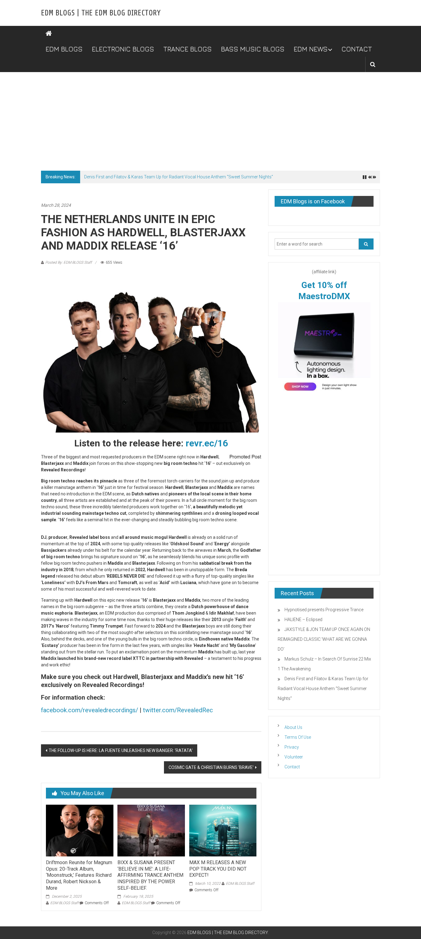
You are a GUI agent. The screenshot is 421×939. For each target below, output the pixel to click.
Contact (292, 766)
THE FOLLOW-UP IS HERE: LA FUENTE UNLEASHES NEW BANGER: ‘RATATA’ (121, 750)
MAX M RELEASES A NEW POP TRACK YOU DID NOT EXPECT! (218, 869)
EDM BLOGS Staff (64, 903)
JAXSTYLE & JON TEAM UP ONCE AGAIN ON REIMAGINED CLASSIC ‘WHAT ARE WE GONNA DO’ (324, 639)
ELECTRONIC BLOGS (123, 49)
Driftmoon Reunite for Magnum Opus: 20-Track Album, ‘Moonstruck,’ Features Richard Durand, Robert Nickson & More (79, 875)
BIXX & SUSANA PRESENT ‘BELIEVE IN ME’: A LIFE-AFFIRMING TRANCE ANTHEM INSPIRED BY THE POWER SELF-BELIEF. (150, 875)
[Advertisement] (210, 118)
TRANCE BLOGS (187, 49)
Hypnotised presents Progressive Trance (323, 609)
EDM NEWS (311, 49)
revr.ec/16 (207, 443)
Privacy (291, 747)
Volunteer (293, 756)
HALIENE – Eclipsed (303, 619)
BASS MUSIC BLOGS (252, 49)
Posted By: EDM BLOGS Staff (68, 262)
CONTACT (356, 49)
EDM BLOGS (64, 49)
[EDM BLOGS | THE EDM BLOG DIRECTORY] (48, 33)
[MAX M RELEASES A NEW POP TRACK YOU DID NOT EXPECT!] (222, 830)
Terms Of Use (297, 737)
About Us (293, 727)
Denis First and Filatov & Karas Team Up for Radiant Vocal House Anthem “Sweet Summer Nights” (178, 176)
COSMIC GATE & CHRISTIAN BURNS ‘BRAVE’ (211, 767)
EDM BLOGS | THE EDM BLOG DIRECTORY (101, 13)
